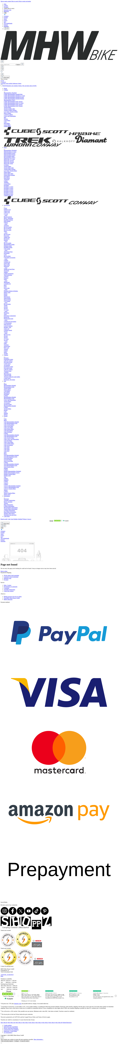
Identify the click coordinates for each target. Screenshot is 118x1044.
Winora (25, 519)
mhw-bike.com (11, 1022)
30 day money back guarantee (11, 575)
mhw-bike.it (32, 1022)
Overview (3, 83)
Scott (12, 519)
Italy (5, 22)
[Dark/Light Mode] (6, 28)
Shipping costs (7, 10)
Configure (16, 1041)
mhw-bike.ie (38, 1022)
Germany (6, 16)
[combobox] (8, 64)
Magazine (6, 11)
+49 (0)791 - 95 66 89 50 (7, 974)
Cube (9, 519)
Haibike (16, 519)
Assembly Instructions (9, 589)
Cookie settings (8, 1025)
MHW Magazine (8, 599)
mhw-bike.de (4, 1022)
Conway (29, 519)
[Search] (2, 69)
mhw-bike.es (19, 1022)
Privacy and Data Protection (11, 1028)
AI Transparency (8, 1032)
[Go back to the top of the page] (2, 1037)
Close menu (6, 77)
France (5, 20)
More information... (39, 1039)
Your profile (9, 83)
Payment (6, 7)
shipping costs (17, 1003)
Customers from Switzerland (11, 577)
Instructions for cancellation (11, 1026)
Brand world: (4, 519)
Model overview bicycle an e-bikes (13, 596)
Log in (2, 80)
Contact (6, 5)
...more (5, 215)
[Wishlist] (2, 72)
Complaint (6, 588)
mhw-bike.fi (52, 1022)
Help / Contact (7, 585)
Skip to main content (6, 1)
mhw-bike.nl (45, 1022)
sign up (4, 82)
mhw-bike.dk (58, 1022)
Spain (5, 19)
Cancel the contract (9, 591)
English (6, 17)
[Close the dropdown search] (22, 64)
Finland (6, 25)
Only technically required (7, 1041)
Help (5, 4)
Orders (19, 83)
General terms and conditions (11, 1029)
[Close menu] (4, 149)
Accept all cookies (24, 1041)
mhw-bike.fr (25, 1022)
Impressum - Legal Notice (10, 1031)
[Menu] (2, 61)
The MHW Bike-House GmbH (12, 598)
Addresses (15, 83)
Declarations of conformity (10, 586)
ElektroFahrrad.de (67, 1022)
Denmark (6, 26)
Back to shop (4, 571)
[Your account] (2, 74)
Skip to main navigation (25, 1)
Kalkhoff (20, 519)
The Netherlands (8, 23)
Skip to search (15, 1)
